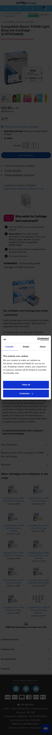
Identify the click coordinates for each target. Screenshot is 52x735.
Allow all (26, 384)
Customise (24, 393)
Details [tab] (26, 347)
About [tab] (43, 347)
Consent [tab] (9, 347)
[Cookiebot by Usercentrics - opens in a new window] (37, 339)
